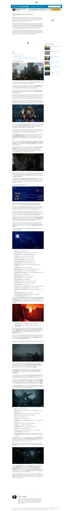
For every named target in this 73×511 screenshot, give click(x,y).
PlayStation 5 (18, 20)
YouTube (30, 441)
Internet (42, 6)
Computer (33, 6)
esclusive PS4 (28, 21)
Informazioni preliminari (18, 54)
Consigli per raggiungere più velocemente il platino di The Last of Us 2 (26, 58)
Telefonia (38, 6)
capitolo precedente (22, 470)
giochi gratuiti (21, 151)
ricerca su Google (24, 441)
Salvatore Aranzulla (15, 15)
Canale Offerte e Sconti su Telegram (21, 9)
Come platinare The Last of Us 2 (19, 56)
